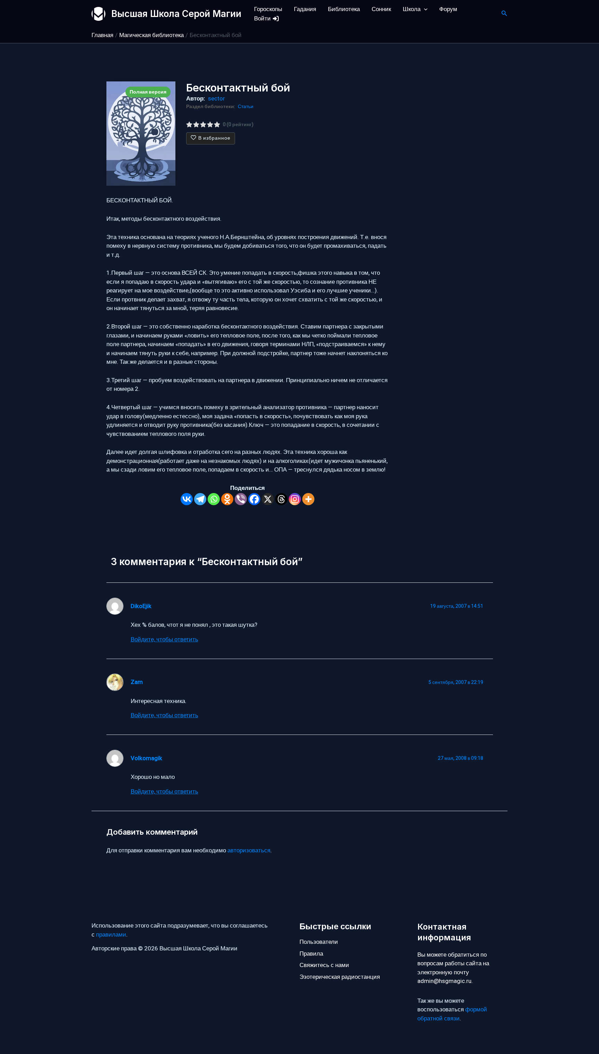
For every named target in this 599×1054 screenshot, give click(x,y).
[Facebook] (254, 499)
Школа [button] (411, 9)
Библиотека (344, 9)
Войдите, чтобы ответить (164, 639)
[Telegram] (200, 499)
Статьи (245, 106)
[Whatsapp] (214, 499)
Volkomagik (146, 758)
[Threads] (281, 499)
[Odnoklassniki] (227, 499)
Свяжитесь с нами (324, 965)
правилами (111, 934)
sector (216, 98)
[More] (308, 499)
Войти (263, 18)
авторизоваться (248, 850)
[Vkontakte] (187, 499)
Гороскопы (268, 9)
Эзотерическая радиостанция (340, 977)
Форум (448, 9)
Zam (137, 682)
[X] (268, 499)
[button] (423, 9)
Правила (311, 953)
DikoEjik (141, 606)
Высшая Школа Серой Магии (176, 13)
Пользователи (319, 942)
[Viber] (241, 499)
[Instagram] (295, 499)
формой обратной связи (452, 1014)
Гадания (305, 9)
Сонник (381, 9)
